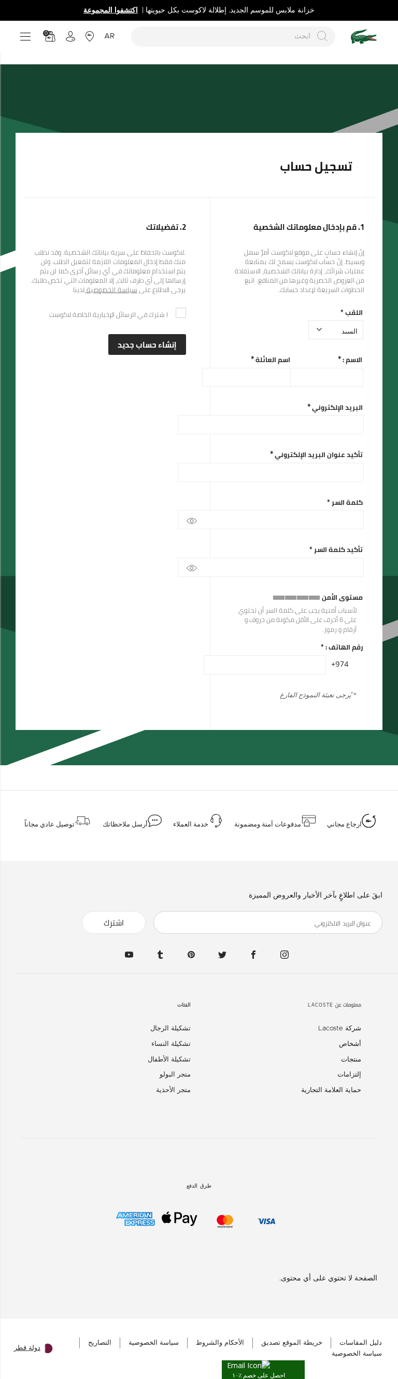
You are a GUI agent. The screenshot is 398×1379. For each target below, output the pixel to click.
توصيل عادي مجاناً (49, 824)
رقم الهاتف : (342, 647)
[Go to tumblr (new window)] (160, 954)
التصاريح (99, 1343)
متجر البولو (175, 1074)
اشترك (114, 922)
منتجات (351, 1059)
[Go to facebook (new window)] (253, 954)
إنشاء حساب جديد (147, 344)
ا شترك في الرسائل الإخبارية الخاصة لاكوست (108, 314)
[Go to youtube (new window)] (129, 954)
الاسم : (351, 360)
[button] (263, 1369)
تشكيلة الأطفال (169, 1059)
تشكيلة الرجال (170, 1028)
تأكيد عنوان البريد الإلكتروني (318, 455)
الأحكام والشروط (220, 1343)
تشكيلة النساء (171, 1044)
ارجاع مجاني (344, 824)
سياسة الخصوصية (111, 289)
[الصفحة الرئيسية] (364, 36)
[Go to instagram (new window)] (284, 954)
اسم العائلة (272, 360)
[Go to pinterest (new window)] (191, 954)
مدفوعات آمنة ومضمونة (267, 824)
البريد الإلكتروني (336, 407)
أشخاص (350, 1044)
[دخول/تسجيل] (70, 36)
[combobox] (233, 36)
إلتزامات (349, 1074)
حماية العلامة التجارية (331, 1090)
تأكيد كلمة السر (336, 550)
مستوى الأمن (342, 597)
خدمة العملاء (190, 824)
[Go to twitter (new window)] (222, 954)
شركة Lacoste (339, 1028)
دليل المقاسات (360, 1343)
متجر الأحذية (173, 1090)
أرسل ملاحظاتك (125, 824)
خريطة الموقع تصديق (291, 1343)
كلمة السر (345, 502)
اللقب (351, 313)
